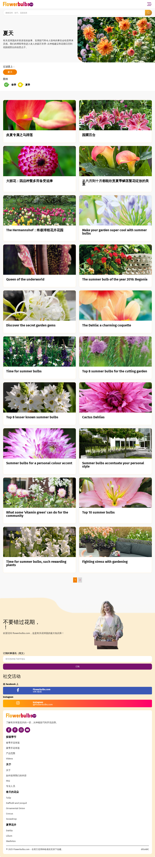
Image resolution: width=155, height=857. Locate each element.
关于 (8, 770)
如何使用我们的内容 (16, 775)
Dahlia (9, 830)
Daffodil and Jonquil (16, 803)
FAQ (8, 780)
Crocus (9, 813)
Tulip (8, 797)
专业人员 (10, 786)
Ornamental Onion (15, 808)
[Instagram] (21, 730)
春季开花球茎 (13, 742)
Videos (9, 758)
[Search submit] (148, 13)
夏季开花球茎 (13, 748)
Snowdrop (11, 819)
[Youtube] (27, 730)
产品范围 (10, 753)
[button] (149, 4)
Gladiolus (11, 841)
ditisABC (145, 849)
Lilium (9, 835)
